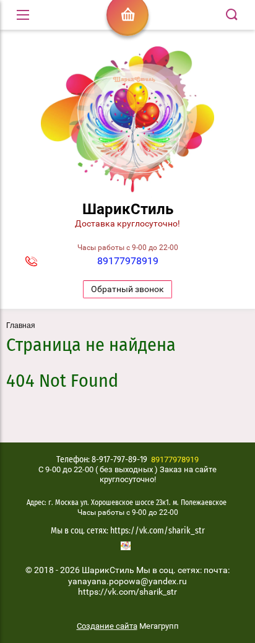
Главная (20, 325)
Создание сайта (107, 626)
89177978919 (127, 261)
